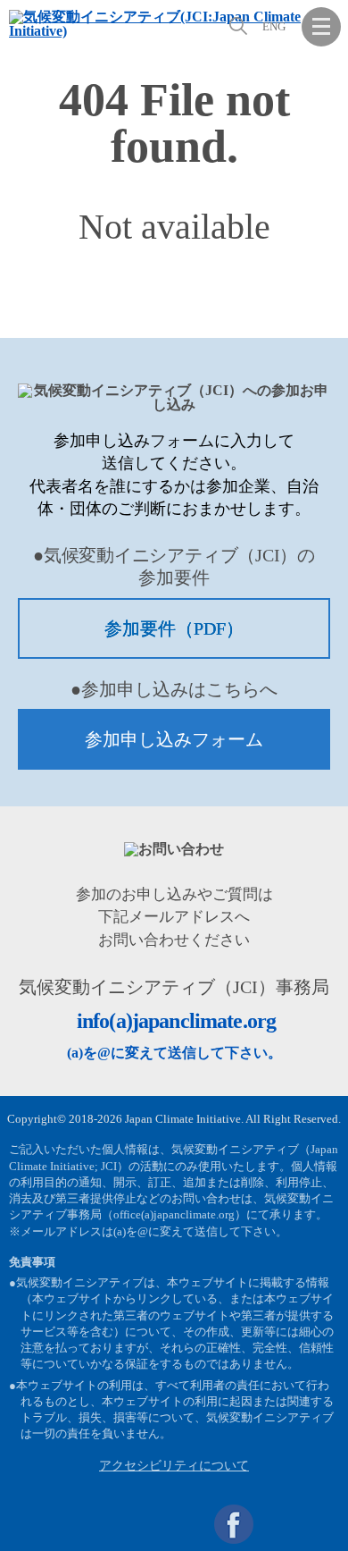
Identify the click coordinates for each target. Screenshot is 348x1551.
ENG (274, 26)
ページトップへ (321, 1524)
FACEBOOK (233, 1524)
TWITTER (277, 1524)
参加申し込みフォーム (174, 739)
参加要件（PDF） (174, 628)
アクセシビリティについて (174, 1465)
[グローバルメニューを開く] (321, 26)
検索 (236, 26)
